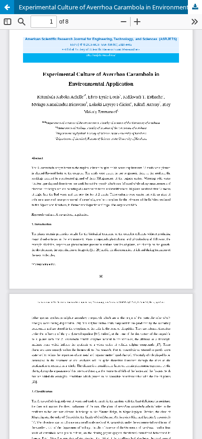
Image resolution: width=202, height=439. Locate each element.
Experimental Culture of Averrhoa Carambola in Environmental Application (110, 7)
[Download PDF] (195, 7)
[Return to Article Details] (7, 7)
